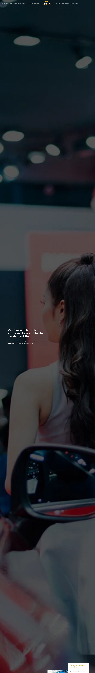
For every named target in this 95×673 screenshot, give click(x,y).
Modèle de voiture (6, 3)
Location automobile (20, 3)
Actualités (74, 3)
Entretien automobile (62, 3)
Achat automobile (33, 3)
